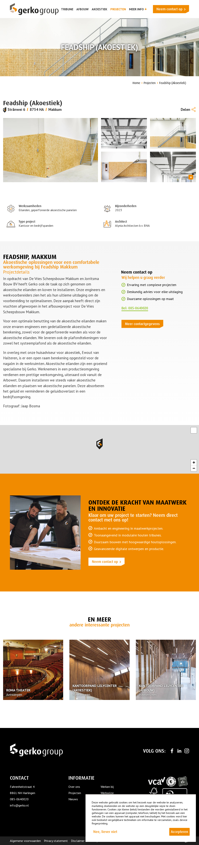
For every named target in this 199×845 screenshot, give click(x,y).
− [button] (194, 468)
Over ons (74, 787)
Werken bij (107, 787)
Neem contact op (105, 561)
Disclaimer (78, 841)
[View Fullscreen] (194, 430)
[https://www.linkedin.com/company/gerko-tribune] (179, 751)
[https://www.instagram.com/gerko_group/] (186, 751)
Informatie (81, 778)
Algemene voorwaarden (25, 841)
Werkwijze (107, 793)
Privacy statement (56, 841)
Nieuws (73, 799)
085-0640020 (19, 799)
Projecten (74, 793)
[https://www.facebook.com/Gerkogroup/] (172, 751)
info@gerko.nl (19, 805)
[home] (34, 9)
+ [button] (194, 462)
